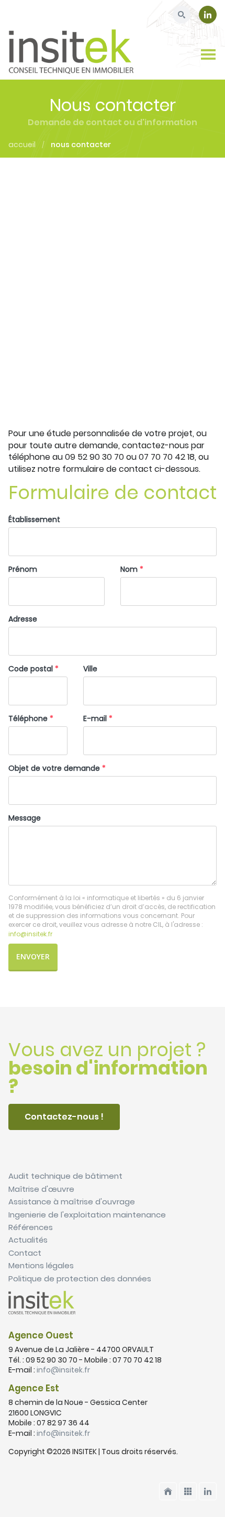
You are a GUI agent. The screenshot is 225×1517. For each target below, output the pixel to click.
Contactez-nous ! (64, 1117)
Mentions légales (41, 1265)
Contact (24, 1252)
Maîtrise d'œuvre (41, 1188)
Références (30, 1227)
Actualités (28, 1239)
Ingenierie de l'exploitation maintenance (87, 1214)
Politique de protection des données (79, 1278)
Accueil (22, 144)
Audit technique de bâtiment (65, 1175)
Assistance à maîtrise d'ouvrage (71, 1201)
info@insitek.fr (63, 1370)
